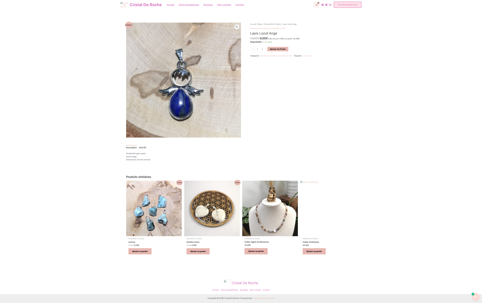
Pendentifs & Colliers (272, 24)
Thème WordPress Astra (263, 298)
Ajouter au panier (278, 49)
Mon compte (255, 290)
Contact (266, 290)
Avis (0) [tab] (142, 147)
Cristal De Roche (146, 4)
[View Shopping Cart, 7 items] (316, 4)
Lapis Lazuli (307, 56)
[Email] (330, 5)
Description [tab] (131, 147)
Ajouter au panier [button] (140, 251)
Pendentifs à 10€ (277, 28)
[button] (348, 5)
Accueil (253, 24)
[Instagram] (326, 5)
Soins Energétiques (229, 290)
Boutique (244, 290)
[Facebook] (322, 5)
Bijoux (260, 24)
